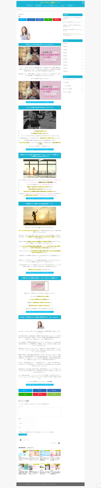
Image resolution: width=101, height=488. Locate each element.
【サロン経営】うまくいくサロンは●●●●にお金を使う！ (72, 18)
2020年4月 (65, 58)
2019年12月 (65, 71)
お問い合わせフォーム (70, 5)
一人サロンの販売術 (67, 85)
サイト (19, 427)
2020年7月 (65, 52)
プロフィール (63, 5)
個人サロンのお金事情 (67, 88)
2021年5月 (65, 43)
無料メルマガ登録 (38, 5)
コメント (20, 406)
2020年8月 (65, 49)
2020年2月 (65, 65)
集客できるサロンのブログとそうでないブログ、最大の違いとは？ (72, 34)
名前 (19, 418)
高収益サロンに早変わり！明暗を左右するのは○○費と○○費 (72, 26)
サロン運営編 (65, 82)
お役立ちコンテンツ (30, 5)
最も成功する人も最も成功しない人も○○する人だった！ (72, 30)
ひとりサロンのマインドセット (69, 79)
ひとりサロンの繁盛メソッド (50, 2)
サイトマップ (20, 484)
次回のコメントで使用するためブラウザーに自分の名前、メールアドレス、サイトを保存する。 (37, 432)
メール (20, 423)
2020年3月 (65, 62)
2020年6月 (65, 55)
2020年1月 (65, 68)
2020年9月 (65, 46)
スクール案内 (50, 5)
